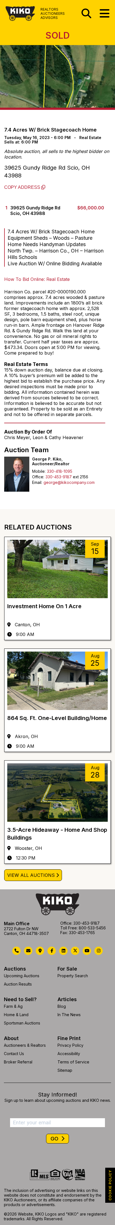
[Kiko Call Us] (16, 951)
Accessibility (69, 1053)
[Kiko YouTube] (87, 951)
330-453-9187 (58, 476)
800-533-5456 (92, 927)
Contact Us (14, 1053)
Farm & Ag (13, 1006)
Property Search (73, 975)
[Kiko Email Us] (28, 951)
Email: (37, 482)
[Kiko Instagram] (98, 951)
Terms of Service (73, 1062)
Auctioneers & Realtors (25, 1045)
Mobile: (38, 471)
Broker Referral (18, 1062)
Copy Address (22, 187)
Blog (62, 1006)
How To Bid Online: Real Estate (37, 279)
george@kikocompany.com (69, 482)
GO (55, 1138)
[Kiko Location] (40, 951)
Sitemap (65, 1070)
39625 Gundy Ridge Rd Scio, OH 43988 (47, 171)
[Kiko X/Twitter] (75, 951)
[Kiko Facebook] (51, 951)
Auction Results (18, 984)
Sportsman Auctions (22, 1023)
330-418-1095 (59, 471)
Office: (38, 476)
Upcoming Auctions (21, 975)
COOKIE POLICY (110, 1185)
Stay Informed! (57, 1094)
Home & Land (16, 1014)
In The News (69, 1014)
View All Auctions (31, 875)
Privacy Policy (70, 1045)
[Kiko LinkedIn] (63, 951)
